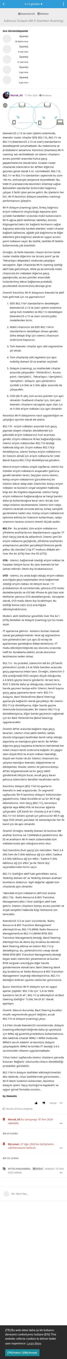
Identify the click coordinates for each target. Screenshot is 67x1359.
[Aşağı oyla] (44, 1103)
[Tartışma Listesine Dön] (3, 4)
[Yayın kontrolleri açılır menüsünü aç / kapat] (61, 1103)
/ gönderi (32, 4)
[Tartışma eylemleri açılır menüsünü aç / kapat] (63, 4)
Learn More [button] (34, 1343)
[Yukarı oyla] (37, 1103)
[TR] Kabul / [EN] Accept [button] (22, 1352)
